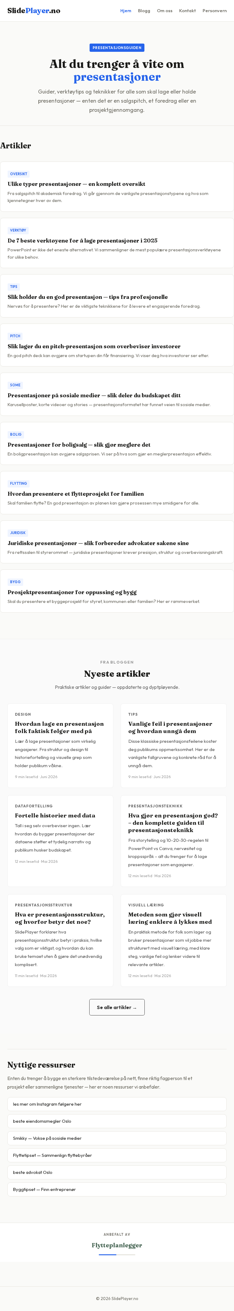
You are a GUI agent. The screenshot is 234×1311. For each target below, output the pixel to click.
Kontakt (187, 10)
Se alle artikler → (117, 1007)
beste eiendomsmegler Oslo (42, 1121)
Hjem (125, 10)
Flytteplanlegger (117, 1245)
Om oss (164, 10)
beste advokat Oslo (32, 1172)
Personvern (215, 10)
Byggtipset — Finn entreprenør (44, 1189)
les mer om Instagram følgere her (47, 1104)
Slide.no (33, 10)
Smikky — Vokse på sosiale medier (47, 1138)
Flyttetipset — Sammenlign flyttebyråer (52, 1155)
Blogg (144, 10)
